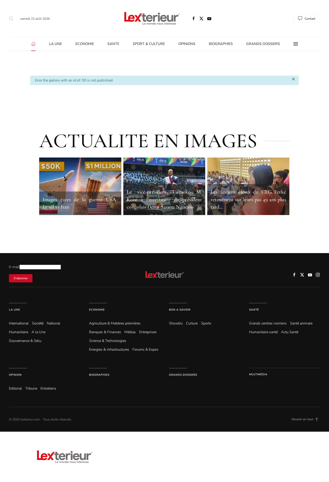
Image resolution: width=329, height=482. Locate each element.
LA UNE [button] (55, 43)
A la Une (38, 332)
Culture (192, 323)
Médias (130, 332)
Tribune (31, 388)
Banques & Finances (105, 332)
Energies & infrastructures (109, 349)
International (19, 323)
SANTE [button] (113, 43)
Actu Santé (289, 332)
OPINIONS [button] (186, 43)
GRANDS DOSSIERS (263, 43)
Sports (206, 323)
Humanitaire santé (263, 332)
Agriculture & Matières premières (115, 323)
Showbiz (176, 323)
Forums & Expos (145, 349)
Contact (310, 18)
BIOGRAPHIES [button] (221, 43)
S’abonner (21, 278)
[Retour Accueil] (151, 18)
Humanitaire (18, 332)
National (53, 323)
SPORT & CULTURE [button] (149, 43)
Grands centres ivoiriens (268, 323)
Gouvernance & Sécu (25, 340)
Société (37, 323)
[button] (11, 18)
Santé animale (301, 323)
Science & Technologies (107, 340)
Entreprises (148, 332)
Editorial (15, 388)
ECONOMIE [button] (84, 43)
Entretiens (48, 388)
